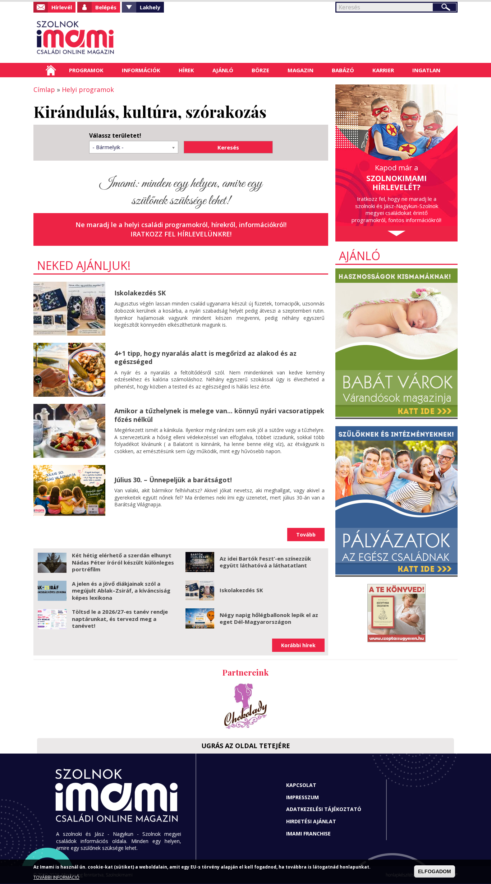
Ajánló (222, 70)
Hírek (186, 70)
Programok (86, 70)
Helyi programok (88, 89)
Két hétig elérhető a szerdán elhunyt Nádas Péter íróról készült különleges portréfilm (123, 562)
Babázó (343, 70)
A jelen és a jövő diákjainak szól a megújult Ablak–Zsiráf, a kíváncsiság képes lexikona (121, 590)
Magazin (300, 70)
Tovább (306, 534)
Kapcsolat (301, 785)
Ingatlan (426, 70)
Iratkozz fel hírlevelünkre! (180, 234)
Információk (141, 70)
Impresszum (302, 797)
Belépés (105, 7)
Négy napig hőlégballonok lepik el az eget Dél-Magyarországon (269, 618)
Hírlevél (61, 7)
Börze (260, 70)
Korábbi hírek (298, 645)
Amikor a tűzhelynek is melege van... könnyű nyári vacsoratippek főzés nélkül (219, 414)
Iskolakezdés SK (140, 293)
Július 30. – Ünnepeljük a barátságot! (173, 479)
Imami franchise (308, 833)
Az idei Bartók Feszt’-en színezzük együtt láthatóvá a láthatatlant (265, 562)
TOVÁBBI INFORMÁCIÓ (56, 877)
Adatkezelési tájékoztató (323, 809)
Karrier (383, 70)
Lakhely (150, 7)
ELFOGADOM (434, 872)
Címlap (51, 70)
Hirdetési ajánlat (311, 821)
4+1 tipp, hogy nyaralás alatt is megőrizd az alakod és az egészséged (205, 357)
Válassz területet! (115, 135)
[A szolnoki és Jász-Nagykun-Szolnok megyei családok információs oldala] (99, 37)
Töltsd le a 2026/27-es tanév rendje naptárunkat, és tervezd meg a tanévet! (120, 618)
